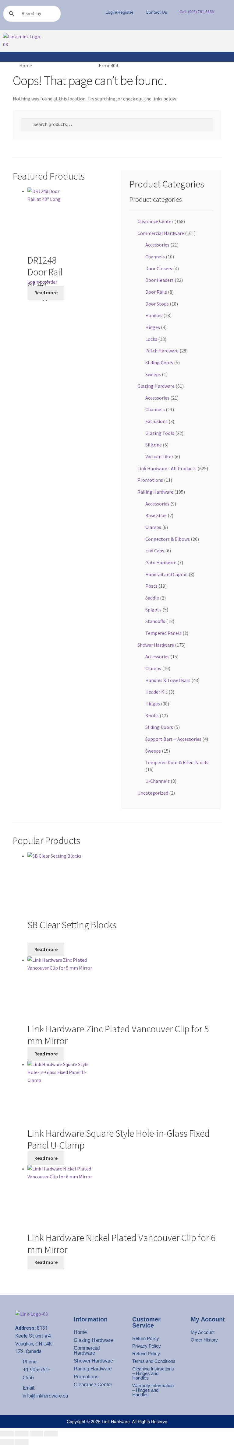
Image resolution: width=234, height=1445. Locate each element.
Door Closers (158, 268)
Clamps (153, 527)
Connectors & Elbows (167, 539)
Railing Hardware (155, 492)
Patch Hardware (162, 351)
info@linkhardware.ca (45, 1396)
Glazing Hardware (156, 386)
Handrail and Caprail (166, 574)
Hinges (152, 327)
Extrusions (156, 421)
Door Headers (159, 280)
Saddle (152, 598)
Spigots (153, 610)
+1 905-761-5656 (36, 1373)
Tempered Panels (163, 633)
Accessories (157, 245)
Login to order (42, 282)
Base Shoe (156, 515)
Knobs (152, 715)
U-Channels (157, 781)
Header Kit (156, 692)
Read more (46, 292)
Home (25, 65)
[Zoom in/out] (7, 1434)
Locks (151, 339)
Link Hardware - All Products (167, 468)
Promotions (150, 480)
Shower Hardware (155, 645)
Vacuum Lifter (159, 456)
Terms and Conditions (154, 1361)
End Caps (154, 551)
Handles (153, 315)
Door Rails (156, 292)
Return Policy (145, 1338)
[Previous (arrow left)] (7, 1442)
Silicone (153, 445)
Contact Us (156, 12)
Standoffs (155, 621)
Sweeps (153, 374)
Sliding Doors (159, 362)
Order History (204, 1339)
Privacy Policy (146, 1346)
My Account (202, 1332)
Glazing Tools (159, 433)
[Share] (36, 1434)
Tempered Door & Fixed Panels (176, 762)
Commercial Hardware (160, 233)
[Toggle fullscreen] (21, 1434)
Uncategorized (152, 793)
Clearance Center (155, 221)
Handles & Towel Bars (167, 680)
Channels (155, 257)
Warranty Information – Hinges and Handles (153, 1390)
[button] (67, 41)
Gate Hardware (160, 562)
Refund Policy (146, 1353)
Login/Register (119, 12)
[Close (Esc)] (51, 1434)
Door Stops (157, 304)
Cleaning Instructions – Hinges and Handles (153, 1373)
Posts (151, 586)
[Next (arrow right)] (21, 1442)
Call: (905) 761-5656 (196, 12)
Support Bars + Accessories (173, 739)
